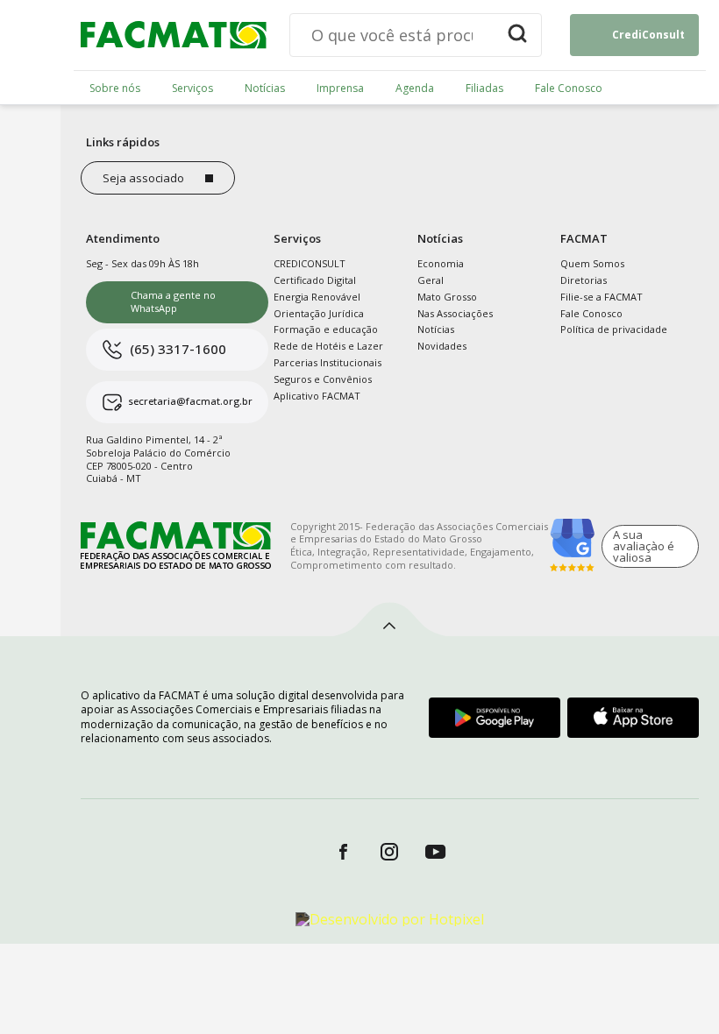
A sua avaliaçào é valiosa (643, 546)
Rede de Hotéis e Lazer (328, 345)
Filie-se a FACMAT (601, 296)
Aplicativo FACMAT (317, 395)
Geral (430, 280)
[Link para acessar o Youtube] (436, 851)
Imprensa (340, 88)
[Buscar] (517, 35)
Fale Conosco (568, 88)
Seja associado (143, 178)
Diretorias (583, 280)
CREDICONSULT (309, 263)
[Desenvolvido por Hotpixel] (389, 919)
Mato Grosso (447, 296)
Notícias (265, 88)
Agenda (414, 88)
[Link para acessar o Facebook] (343, 851)
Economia (440, 263)
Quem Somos (592, 263)
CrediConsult (648, 34)
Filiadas (484, 88)
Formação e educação (326, 329)
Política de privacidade (613, 329)
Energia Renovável (317, 296)
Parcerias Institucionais (327, 362)
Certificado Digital (315, 280)
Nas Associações (455, 313)
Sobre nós (114, 88)
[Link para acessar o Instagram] (389, 851)
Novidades (441, 345)
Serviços (192, 88)
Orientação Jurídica (319, 313)
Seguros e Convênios (323, 379)
